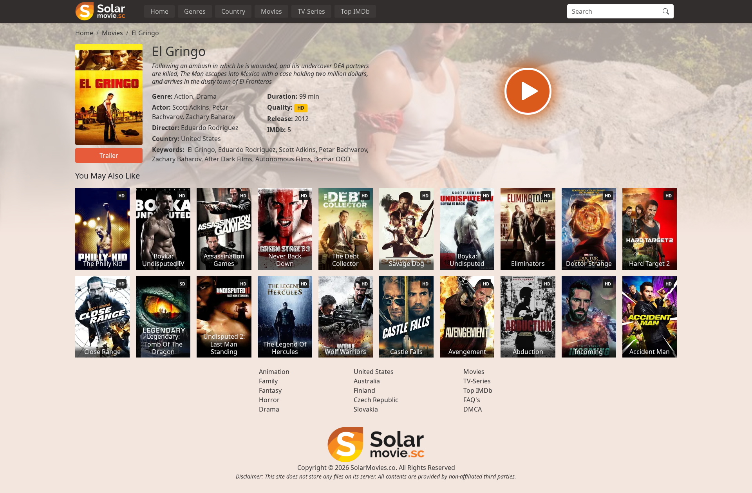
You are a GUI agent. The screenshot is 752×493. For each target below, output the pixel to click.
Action (183, 96)
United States (201, 138)
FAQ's (471, 399)
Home (159, 11)
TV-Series (311, 11)
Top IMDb (355, 11)
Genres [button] (195, 11)
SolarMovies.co (373, 467)
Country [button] (233, 11)
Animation (274, 371)
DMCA (472, 409)
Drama (206, 96)
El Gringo (145, 33)
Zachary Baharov (210, 116)
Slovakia (366, 409)
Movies (271, 11)
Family (268, 381)
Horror (269, 399)
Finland (364, 390)
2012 (302, 118)
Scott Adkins (190, 107)
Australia (367, 381)
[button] (527, 91)
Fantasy (270, 390)
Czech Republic (376, 399)
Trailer (108, 155)
